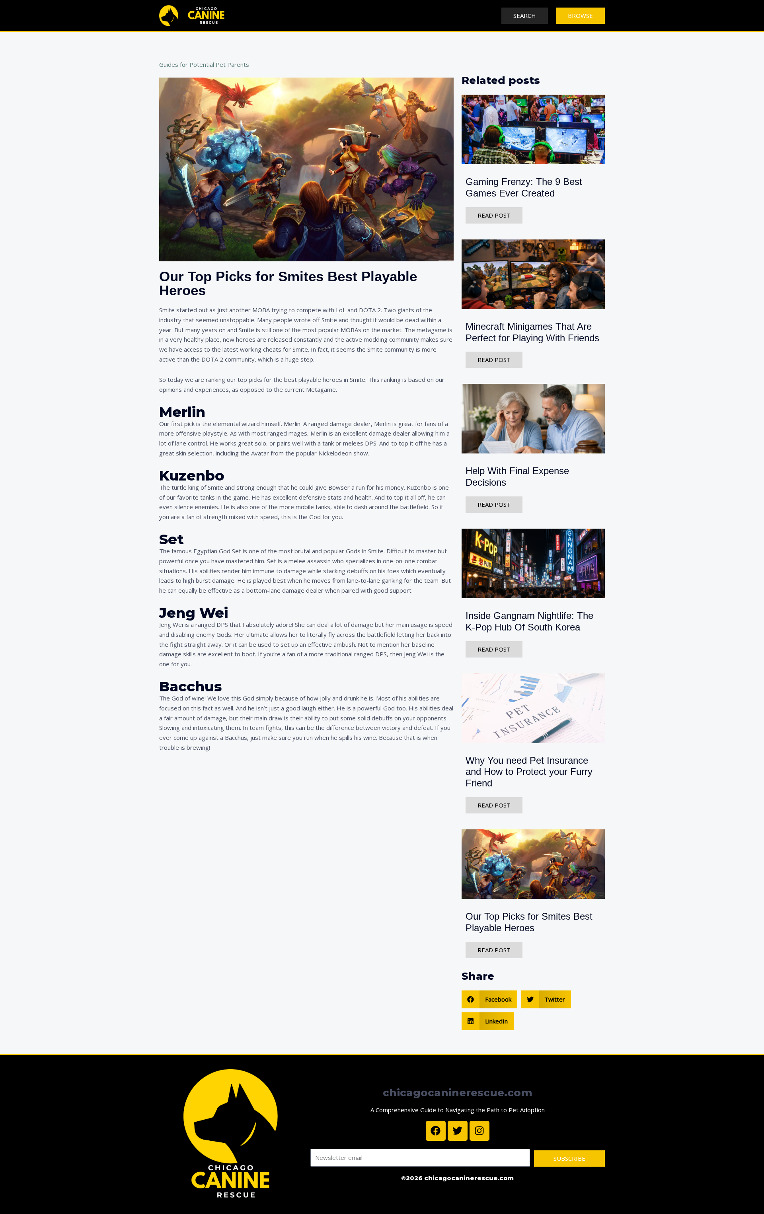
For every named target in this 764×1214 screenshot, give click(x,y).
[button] (489, 999)
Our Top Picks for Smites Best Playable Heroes (529, 922)
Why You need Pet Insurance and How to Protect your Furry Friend (529, 772)
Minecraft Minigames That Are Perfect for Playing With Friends (532, 332)
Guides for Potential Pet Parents (204, 64)
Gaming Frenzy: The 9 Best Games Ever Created (524, 187)
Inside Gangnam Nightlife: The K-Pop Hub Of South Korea (529, 621)
